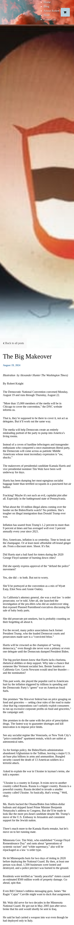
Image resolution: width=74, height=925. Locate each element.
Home (47, 2)
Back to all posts (14, 343)
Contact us (50, 19)
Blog (46, 6)
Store (47, 15)
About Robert (51, 10)
